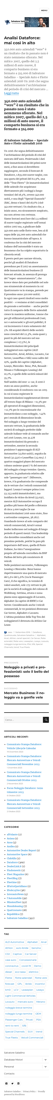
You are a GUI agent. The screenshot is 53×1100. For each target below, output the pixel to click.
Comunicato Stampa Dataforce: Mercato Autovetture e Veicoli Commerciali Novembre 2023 (24, 760)
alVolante (12, 834)
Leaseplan (28, 641)
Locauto (44, 641)
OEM (38, 1013)
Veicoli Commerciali (32, 1037)
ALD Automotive (14, 942)
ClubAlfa (11, 858)
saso (10, 632)
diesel (8, 972)
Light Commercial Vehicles (20, 995)
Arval (6, 638)
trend (16, 647)
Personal (9, 1066)
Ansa (9, 842)
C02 (7, 954)
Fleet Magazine (15, 874)
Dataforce (37, 632)
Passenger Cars (14, 1019)
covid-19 (26, 966)
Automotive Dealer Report (21, 850)
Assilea (11, 846)
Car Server (35, 638)
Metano (40, 1001)
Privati (29, 1019)
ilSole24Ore (13, 890)
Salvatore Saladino (25, 635)
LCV (16, 989)
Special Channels (15, 1031)
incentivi (40, 984)
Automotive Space (17, 854)
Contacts (9, 1073)
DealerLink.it (14, 866)
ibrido (28, 984)
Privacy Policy (29, 1091)
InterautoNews (15, 894)
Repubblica (13, 914)
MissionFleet (14, 902)
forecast (9, 984)
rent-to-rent (12, 1025)
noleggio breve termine (18, 1007)
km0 (8, 989)
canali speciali (23, 638)
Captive (17, 954)
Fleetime (12, 882)
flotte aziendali (23, 978)
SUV (30, 1031)
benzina (36, 948)
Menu (44, 10)
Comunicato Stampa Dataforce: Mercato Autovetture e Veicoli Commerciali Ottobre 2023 (24, 776)
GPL (20, 984)
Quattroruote (10, 635)
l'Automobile (14, 898)
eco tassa (20, 972)
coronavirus (11, 966)
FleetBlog (12, 878)
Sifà (33, 644)
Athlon (13, 638)
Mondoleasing (15, 906)
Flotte (8, 978)
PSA (29, 644)
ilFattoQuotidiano (17, 886)
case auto (10, 960)
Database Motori (13, 1059)
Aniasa (10, 838)
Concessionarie (28, 960)
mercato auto (25, 1001)
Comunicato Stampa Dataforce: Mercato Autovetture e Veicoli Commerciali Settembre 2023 (24, 804)
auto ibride (22, 948)
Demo (37, 966)
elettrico (33, 972)
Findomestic (14, 870)
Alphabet (41, 635)
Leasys (37, 641)
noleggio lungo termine (15, 644)
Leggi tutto (11, 93)
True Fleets (25, 647)
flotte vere (18, 641)
